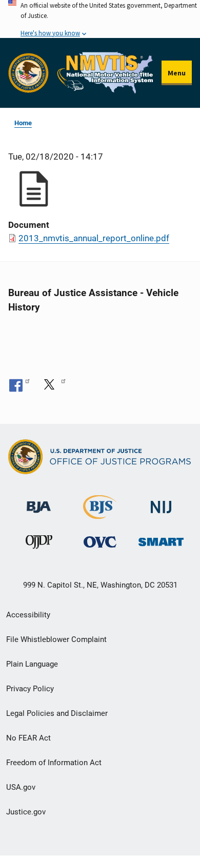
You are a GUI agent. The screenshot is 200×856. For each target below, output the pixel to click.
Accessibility (28, 614)
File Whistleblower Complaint (56, 639)
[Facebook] (19, 384)
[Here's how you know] (100, 19)
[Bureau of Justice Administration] (39, 502)
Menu (177, 72)
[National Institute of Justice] (161, 503)
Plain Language (32, 664)
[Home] (105, 72)
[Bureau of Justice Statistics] (99, 514)
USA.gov (20, 787)
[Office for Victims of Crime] (100, 542)
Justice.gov (26, 811)
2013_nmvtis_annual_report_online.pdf (93, 238)
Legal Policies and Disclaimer (57, 713)
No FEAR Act (28, 738)
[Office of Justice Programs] (28, 73)
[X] (53, 384)
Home (23, 123)
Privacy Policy (30, 688)
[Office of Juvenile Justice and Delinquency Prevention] (39, 544)
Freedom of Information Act (54, 762)
